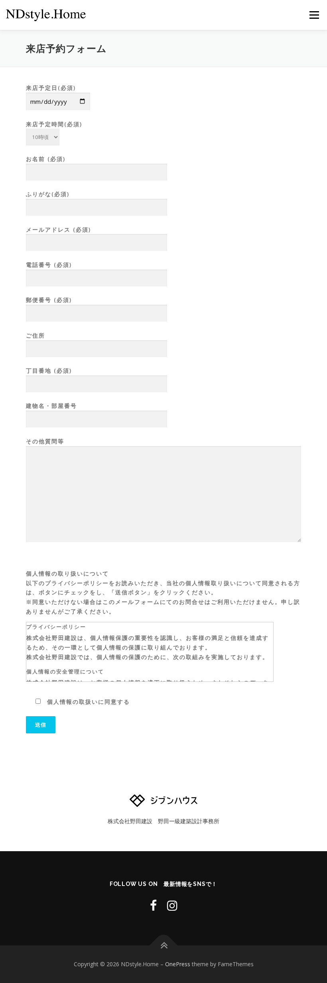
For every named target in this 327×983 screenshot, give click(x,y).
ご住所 (35, 335)
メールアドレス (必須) (58, 229)
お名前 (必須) (45, 159)
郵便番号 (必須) (49, 300)
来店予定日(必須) (51, 87)
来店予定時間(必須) (54, 124)
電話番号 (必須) (49, 264)
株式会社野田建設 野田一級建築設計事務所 (163, 821)
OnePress (177, 964)
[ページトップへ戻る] (164, 945)
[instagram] (172, 905)
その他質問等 (45, 441)
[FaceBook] (153, 905)
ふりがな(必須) (47, 194)
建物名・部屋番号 (51, 405)
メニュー (314, 14)
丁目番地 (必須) (49, 370)
